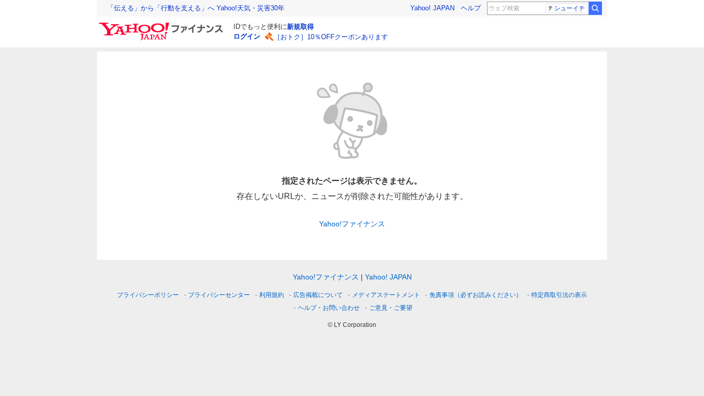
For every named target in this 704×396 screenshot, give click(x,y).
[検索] (595, 8)
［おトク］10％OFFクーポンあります (331, 37)
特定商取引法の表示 (559, 295)
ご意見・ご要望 (390, 307)
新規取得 (300, 26)
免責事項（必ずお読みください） (475, 295)
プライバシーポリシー (148, 295)
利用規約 (271, 295)
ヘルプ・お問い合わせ (329, 307)
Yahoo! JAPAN (432, 8)
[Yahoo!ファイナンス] (162, 25)
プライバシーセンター (219, 295)
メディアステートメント (386, 295)
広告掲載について (318, 295)
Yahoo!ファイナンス (352, 224)
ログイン (246, 36)
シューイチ (569, 8)
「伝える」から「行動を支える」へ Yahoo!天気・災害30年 (195, 8)
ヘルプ (471, 8)
